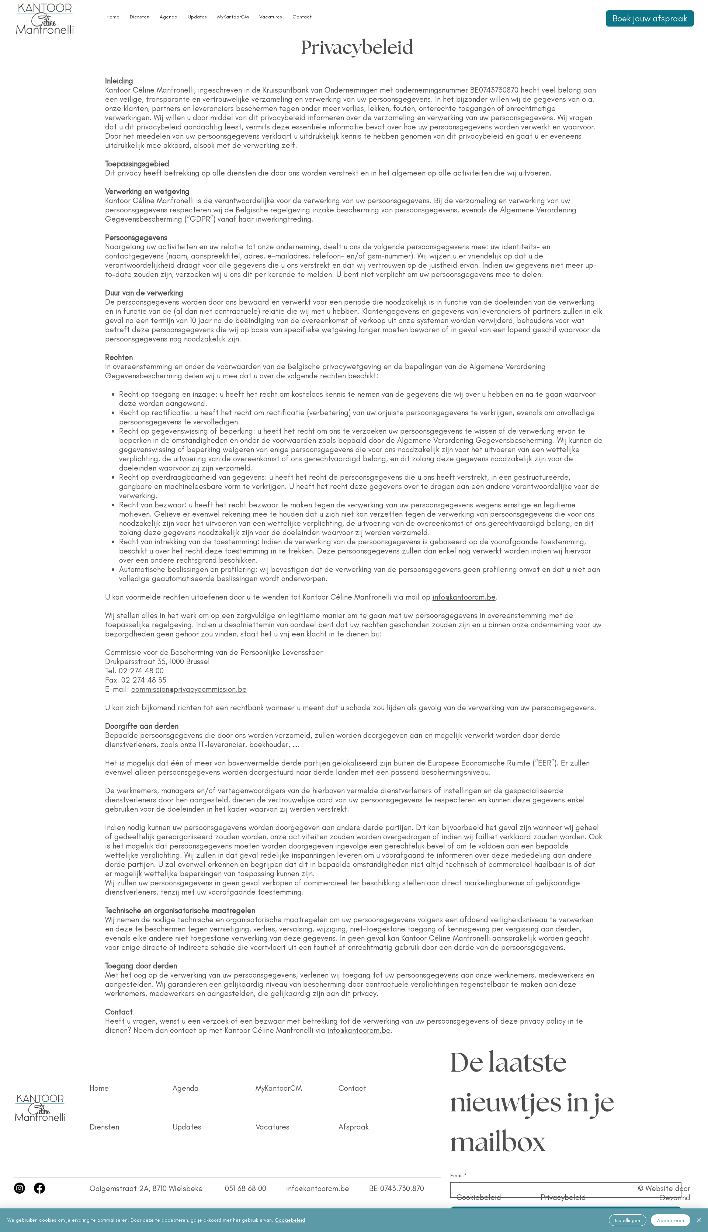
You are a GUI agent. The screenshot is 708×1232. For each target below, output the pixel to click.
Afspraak (354, 1126)
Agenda (186, 1088)
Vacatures (272, 1126)
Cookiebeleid (479, 1197)
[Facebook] (39, 1188)
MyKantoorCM (279, 1088)
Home (99, 1088)
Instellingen (627, 1220)
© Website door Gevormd (664, 1193)
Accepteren (670, 1220)
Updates (187, 1126)
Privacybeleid (563, 1197)
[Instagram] (19, 1188)
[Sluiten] (699, 1220)
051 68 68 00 (245, 1188)
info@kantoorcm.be (464, 596)
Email (458, 1175)
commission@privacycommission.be (189, 689)
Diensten (104, 1126)
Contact (352, 1088)
